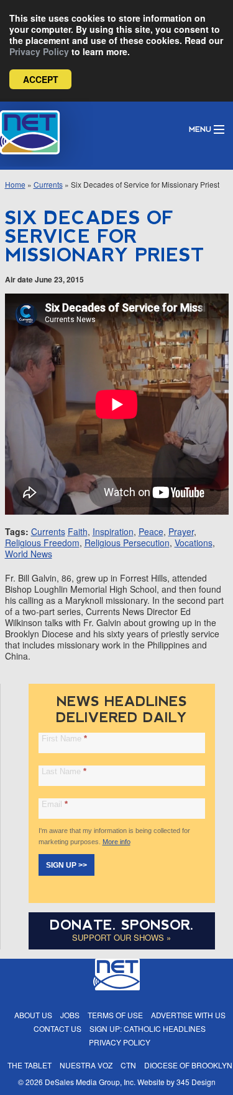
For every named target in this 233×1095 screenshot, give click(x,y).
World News (28, 554)
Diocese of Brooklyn (188, 1065)
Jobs (70, 1015)
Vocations (193, 542)
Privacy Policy (39, 51)
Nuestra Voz (86, 1065)
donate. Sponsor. (122, 925)
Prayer (181, 531)
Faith (78, 531)
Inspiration (113, 531)
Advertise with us (188, 1015)
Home (15, 184)
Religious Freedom (42, 542)
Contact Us (57, 1028)
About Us (33, 1015)
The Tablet (29, 1065)
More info (116, 841)
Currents (48, 184)
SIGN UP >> (66, 865)
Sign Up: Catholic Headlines (147, 1028)
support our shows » (121, 937)
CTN (128, 1065)
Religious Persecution (127, 542)
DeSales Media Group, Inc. (90, 1081)
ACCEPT (40, 79)
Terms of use (115, 1015)
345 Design (196, 1081)
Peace (151, 531)
